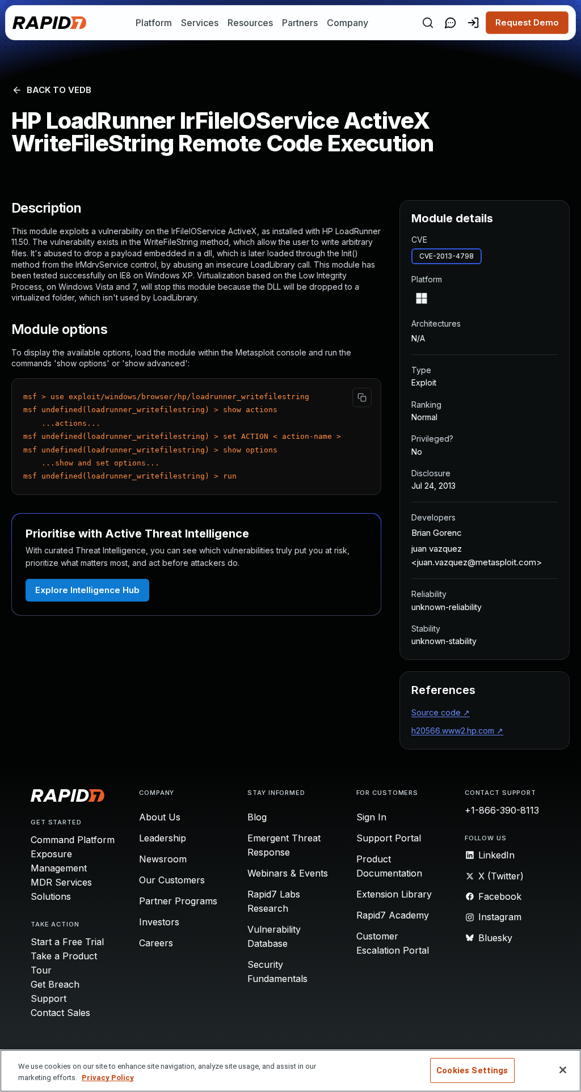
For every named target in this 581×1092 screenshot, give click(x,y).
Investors (159, 922)
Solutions (51, 896)
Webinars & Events (287, 873)
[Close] (562, 1069)
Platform (154, 22)
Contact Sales (60, 1012)
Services (199, 22)
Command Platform (73, 839)
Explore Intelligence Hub (87, 590)
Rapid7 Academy (392, 915)
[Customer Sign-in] (473, 22)
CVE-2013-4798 (446, 256)
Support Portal (388, 838)
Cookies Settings (472, 1070)
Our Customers (172, 880)
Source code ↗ (440, 712)
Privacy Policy (108, 1077)
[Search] (428, 22)
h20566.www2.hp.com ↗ (457, 730)
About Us (159, 817)
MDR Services (61, 882)
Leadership (162, 838)
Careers (156, 943)
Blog (257, 817)
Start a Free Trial (67, 941)
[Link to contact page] (450, 22)
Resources (250, 22)
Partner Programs (178, 901)
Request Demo (527, 22)
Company (347, 22)
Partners (300, 22)
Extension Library (394, 894)
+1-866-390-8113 (502, 810)
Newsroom (163, 859)
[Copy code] (362, 397)
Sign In (371, 817)
